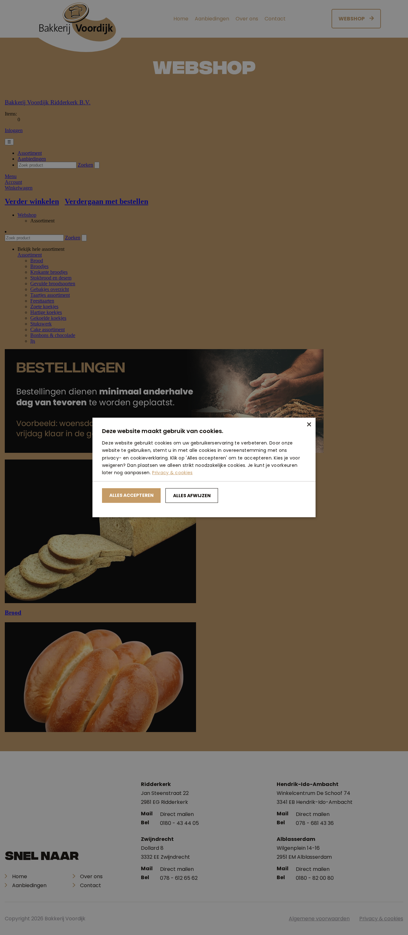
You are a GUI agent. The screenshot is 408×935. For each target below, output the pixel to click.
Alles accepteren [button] (131, 495)
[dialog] (204, 467)
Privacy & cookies (172, 472)
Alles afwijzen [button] (192, 495)
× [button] (308, 425)
